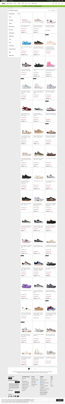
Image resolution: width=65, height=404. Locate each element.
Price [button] (10, 42)
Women (52, 379)
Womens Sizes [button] (11, 26)
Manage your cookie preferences (25, 399)
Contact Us (24, 378)
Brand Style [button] (11, 20)
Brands (52, 378)
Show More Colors (24, 28)
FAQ (22, 379)
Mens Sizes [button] (11, 29)
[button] (62, 1)
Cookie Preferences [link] (43, 394)
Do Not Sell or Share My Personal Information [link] (44, 393)
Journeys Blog (33, 381)
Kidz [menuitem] (26, 3)
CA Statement (42, 387)
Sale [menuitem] (29, 3)
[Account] (59, 4)
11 (34, 368)
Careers (41, 378)
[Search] (53, 3)
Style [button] (10, 52)
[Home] (3, 3)
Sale (51, 384)
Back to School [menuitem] (34, 3)
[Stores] (56, 3)
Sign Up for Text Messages (12, 380)
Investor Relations (43, 390)
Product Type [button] (11, 45)
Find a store (10, 390)
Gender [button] (10, 23)
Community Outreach (43, 379)
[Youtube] (18, 396)
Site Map (23, 390)
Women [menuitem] (19, 3)
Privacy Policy (42, 381)
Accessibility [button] (58, 0)
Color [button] (10, 39)
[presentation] (9, 3)
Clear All (18, 13)
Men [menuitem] (23, 3)
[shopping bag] (62, 3)
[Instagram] (13, 396)
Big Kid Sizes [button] (11, 36)
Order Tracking (50, 0)
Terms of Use (42, 384)
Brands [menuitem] (15, 3)
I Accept (60, 400)
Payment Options (25, 387)
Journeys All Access (34, 379)
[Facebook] (15, 396)
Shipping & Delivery (25, 384)
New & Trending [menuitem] (9, 3)
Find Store (17, 392)
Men (51, 381)
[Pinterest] (11, 396)
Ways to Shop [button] (11, 55)
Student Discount (34, 384)
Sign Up (10, 378)
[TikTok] (9, 396)
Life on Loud (33, 378)
